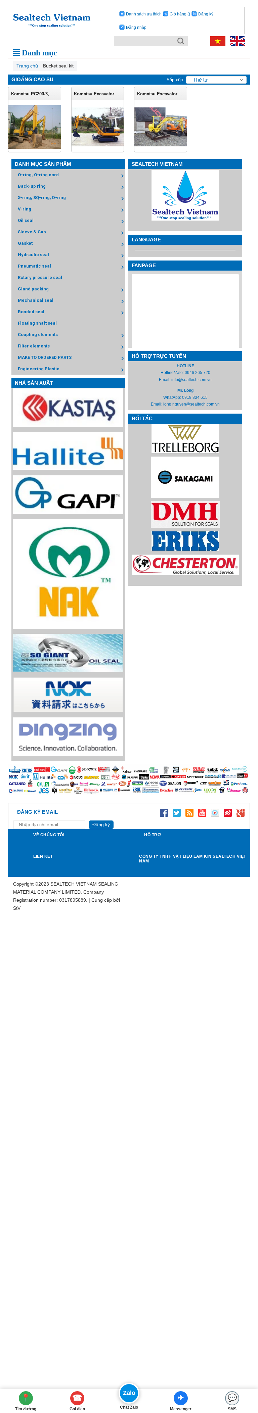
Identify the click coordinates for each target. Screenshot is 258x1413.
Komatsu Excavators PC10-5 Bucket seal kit (182, 93)
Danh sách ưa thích (144, 14)
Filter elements (34, 345)
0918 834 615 (195, 397)
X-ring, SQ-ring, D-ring (42, 197)
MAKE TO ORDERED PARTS (45, 357)
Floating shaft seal (37, 323)
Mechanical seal (35, 300)
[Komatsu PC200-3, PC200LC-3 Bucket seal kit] (34, 127)
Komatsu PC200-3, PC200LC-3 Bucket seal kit (57, 93)
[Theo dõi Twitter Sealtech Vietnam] (177, 812)
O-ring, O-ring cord (38, 174)
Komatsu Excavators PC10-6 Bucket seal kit (119, 93)
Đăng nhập (136, 27)
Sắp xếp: (175, 79)
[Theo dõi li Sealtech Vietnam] (189, 812)
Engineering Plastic (38, 368)
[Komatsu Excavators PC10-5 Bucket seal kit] (160, 127)
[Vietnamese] (216, 41)
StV (16, 908)
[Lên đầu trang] (242, 1371)
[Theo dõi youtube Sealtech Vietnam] (202, 812)
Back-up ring (32, 186)
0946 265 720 (197, 372)
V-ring (24, 208)
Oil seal (26, 220)
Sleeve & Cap (32, 231)
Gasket (25, 243)
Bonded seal (31, 311)
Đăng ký (205, 14)
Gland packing (33, 288)
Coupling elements (38, 334)
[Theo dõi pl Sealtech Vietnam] (215, 812)
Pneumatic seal (34, 266)
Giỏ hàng (180, 14)
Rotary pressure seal (40, 277)
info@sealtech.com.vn (191, 379)
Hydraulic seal (33, 254)
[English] (235, 41)
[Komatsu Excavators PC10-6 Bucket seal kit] (98, 127)
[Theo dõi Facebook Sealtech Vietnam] (164, 812)
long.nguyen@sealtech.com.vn (191, 404)
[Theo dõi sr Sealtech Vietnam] (228, 812)
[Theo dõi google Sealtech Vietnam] (240, 812)
